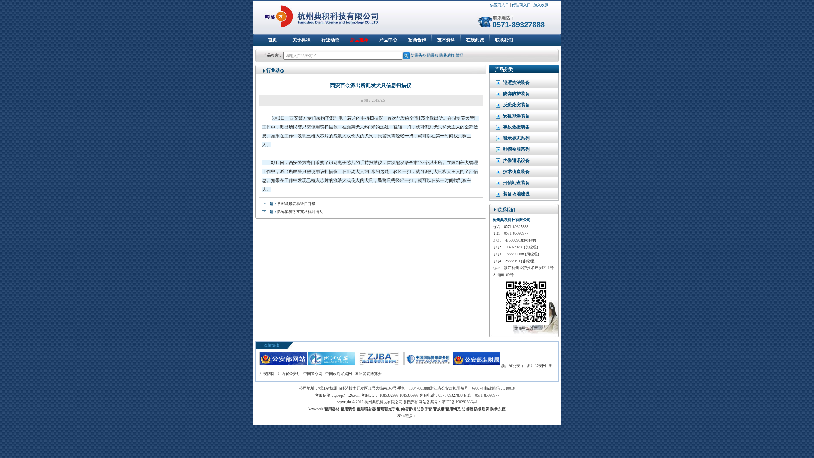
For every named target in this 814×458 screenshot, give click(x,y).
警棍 (459, 55)
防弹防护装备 (516, 93)
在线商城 (475, 40)
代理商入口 (521, 5)
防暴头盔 (418, 55)
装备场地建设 (516, 193)
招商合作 (417, 40)
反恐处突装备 (516, 104)
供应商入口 (499, 5)
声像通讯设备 (516, 160)
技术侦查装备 (516, 171)
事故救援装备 (516, 127)
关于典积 (301, 40)
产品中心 (388, 40)
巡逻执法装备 (516, 82)
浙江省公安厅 (512, 366)
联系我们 (504, 40)
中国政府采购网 (338, 373)
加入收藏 (540, 5)
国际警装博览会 (368, 373)
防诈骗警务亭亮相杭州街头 (300, 212)
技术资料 (446, 40)
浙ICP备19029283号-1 (460, 402)
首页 (272, 40)
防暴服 (432, 55)
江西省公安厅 (289, 373)
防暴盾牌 (447, 55)
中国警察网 (312, 373)
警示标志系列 (516, 138)
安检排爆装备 (516, 116)
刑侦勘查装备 (516, 182)
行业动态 (330, 40)
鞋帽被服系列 (516, 149)
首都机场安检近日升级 (296, 204)
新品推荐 (359, 40)
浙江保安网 (536, 366)
